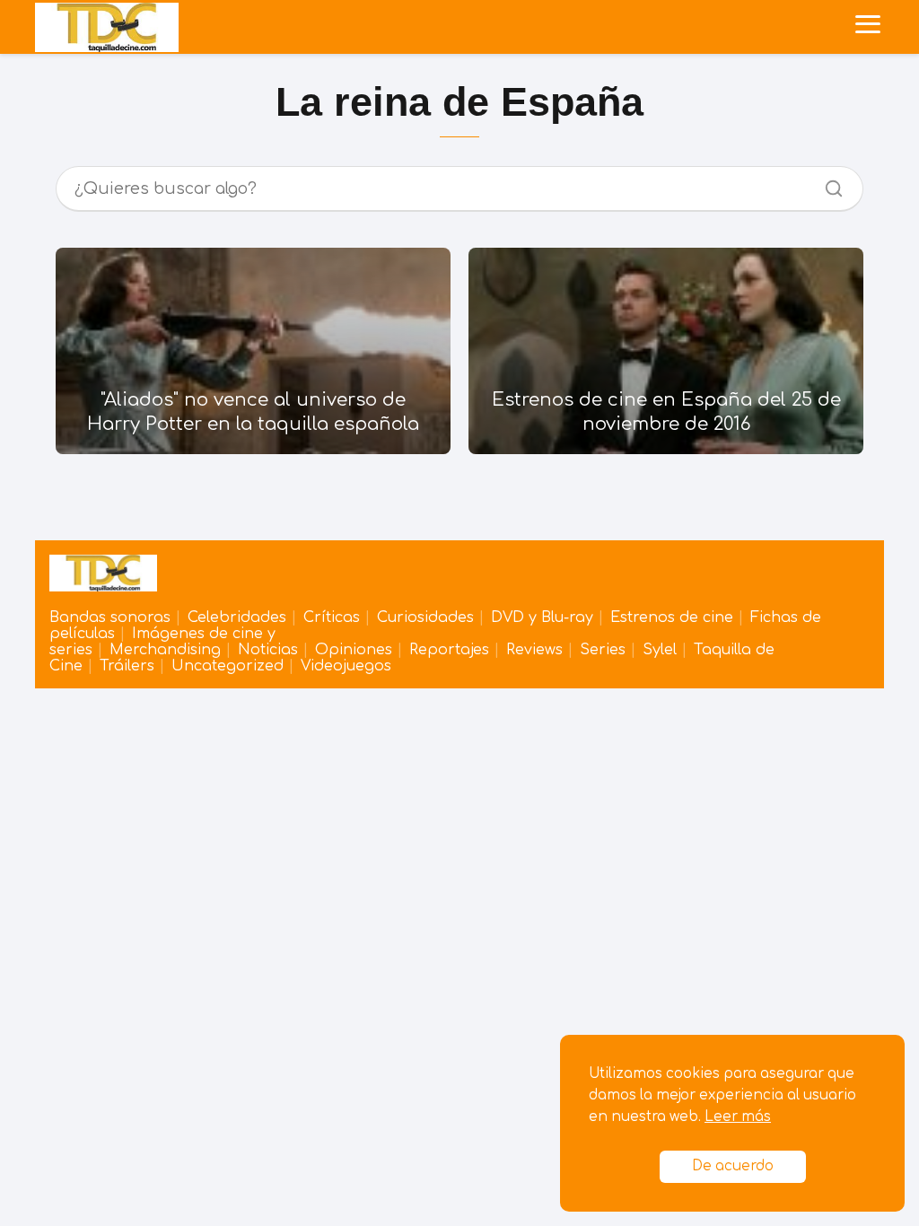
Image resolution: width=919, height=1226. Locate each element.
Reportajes (449, 650)
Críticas (331, 617)
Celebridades (237, 617)
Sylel (660, 650)
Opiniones (353, 650)
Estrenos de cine (671, 617)
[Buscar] (827, 184)
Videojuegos (346, 666)
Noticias (268, 650)
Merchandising (165, 650)
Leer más (738, 1117)
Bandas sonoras (110, 617)
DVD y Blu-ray (542, 617)
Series (603, 650)
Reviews (534, 650)
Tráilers (127, 666)
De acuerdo (733, 1166)
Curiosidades (425, 617)
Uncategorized (227, 666)
